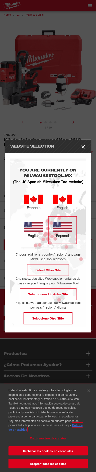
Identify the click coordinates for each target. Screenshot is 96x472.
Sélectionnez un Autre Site (48, 294)
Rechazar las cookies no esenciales (48, 451)
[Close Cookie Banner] (89, 391)
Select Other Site (48, 270)
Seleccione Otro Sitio (48, 318)
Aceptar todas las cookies (48, 463)
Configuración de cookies (48, 438)
